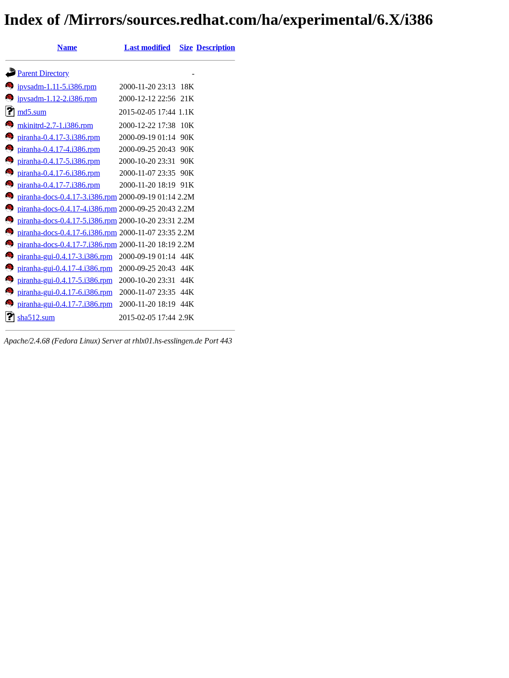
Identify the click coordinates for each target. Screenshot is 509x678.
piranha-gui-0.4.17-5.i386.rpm (64, 280)
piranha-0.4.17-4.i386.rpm (58, 149)
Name (67, 47)
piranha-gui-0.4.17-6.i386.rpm (64, 292)
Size (186, 47)
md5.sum (31, 112)
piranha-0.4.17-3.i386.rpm (58, 137)
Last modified (147, 47)
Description (215, 47)
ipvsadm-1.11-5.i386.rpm (56, 86)
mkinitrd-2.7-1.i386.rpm (55, 125)
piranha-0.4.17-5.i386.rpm (58, 161)
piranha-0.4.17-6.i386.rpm (58, 173)
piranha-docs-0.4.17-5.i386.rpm (67, 220)
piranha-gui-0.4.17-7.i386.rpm (64, 304)
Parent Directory (43, 73)
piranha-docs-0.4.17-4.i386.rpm (67, 208)
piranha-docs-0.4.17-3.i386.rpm (67, 197)
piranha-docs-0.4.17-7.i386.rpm (67, 244)
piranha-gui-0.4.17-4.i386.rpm (64, 268)
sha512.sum (36, 317)
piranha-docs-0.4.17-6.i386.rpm (67, 232)
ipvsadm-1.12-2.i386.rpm (57, 98)
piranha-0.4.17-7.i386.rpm (58, 185)
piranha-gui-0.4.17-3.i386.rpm (64, 256)
